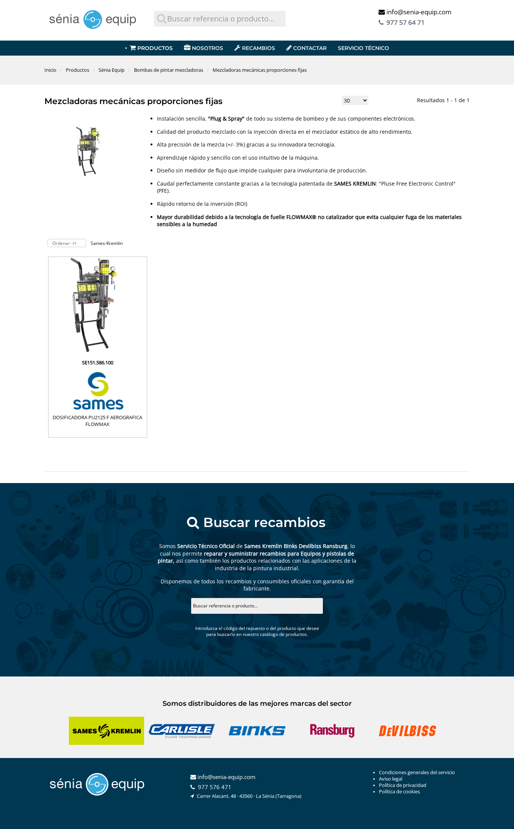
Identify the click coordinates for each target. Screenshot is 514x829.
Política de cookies (399, 791)
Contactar (310, 48)
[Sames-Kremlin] (97, 390)
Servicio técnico (363, 48)
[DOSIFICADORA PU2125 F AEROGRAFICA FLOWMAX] (98, 352)
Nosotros (207, 48)
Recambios (258, 48)
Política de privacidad (402, 785)
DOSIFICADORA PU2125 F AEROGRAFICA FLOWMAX (97, 420)
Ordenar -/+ (64, 243)
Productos (155, 48)
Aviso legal (390, 779)
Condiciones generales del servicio (417, 772)
